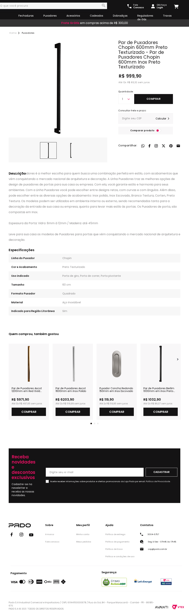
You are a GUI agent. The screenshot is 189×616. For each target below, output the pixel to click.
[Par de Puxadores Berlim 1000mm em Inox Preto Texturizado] (161, 364)
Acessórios (73, 16)
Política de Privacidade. (158, 481)
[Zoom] (48, 150)
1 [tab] (56, 131)
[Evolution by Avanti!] (161, 607)
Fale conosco (52, 541)
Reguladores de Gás (145, 17)
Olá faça (162, 6)
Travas (167, 16)
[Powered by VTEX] (178, 607)
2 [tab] (59, 131)
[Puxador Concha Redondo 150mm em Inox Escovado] (117, 364)
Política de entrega (115, 534)
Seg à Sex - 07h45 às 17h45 (162, 541)
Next (177, 359)
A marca (49, 534)
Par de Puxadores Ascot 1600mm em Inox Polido (71, 390)
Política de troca (114, 549)
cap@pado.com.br (157, 549)
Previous (11, 359)
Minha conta (82, 534)
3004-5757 (153, 534)
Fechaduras (26, 16)
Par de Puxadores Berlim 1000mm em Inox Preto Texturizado (158, 390)
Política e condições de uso (119, 556)
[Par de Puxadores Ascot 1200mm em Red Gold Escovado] (29, 364)
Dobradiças (120, 16)
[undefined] (58, 88)
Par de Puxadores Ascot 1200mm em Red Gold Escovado (27, 390)
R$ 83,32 (132, 82)
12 (124, 82)
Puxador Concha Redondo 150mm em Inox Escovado (116, 390)
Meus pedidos (83, 541)
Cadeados (96, 16)
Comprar (154, 99)
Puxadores (50, 16)
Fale (138, 6)
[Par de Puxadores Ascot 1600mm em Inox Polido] (73, 364)
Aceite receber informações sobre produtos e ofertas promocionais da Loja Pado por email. (110, 481)
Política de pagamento (117, 541)
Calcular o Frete (145, 118)
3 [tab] (98, 423)
